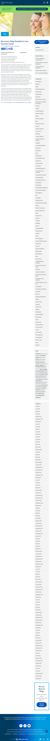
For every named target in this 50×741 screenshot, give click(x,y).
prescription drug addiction (41, 388)
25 (10, 46)
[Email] (11, 49)
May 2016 (38, 513)
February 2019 (39, 449)
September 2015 (39, 533)
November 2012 (39, 620)
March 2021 (38, 434)
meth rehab (38, 383)
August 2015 (38, 536)
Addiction (38, 84)
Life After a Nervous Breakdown (40, 67)
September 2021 (39, 419)
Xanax (37, 342)
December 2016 (39, 495)
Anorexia (38, 106)
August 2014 (38, 566)
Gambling (38, 223)
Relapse (37, 299)
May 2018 (38, 454)
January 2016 (38, 523)
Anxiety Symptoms (40, 111)
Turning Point (16, 46)
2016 (12, 46)
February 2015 (39, 551)
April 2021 (38, 432)
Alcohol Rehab (39, 94)
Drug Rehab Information (41, 175)
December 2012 (39, 617)
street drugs (43, 390)
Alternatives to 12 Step (40, 99)
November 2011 (39, 648)
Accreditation (38, 81)
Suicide (37, 330)
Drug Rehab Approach (40, 168)
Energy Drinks (39, 215)
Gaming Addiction (39, 228)
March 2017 (38, 487)
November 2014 (39, 559)
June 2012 (38, 633)
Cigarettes (38, 134)
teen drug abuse (42, 391)
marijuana (39, 379)
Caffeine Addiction (40, 129)
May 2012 (38, 635)
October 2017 (38, 472)
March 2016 (38, 518)
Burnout (37, 126)
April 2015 (38, 546)
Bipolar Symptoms (40, 118)
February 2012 (39, 640)
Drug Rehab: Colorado (40, 180)
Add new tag (38, 355)
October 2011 (38, 650)
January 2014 (38, 584)
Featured (38, 220)
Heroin (37, 236)
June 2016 (38, 510)
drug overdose (42, 368)
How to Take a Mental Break (42, 73)
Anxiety (37, 108)
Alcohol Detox (39, 91)
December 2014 (39, 556)
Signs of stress (39, 301)
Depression (38, 148)
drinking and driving (43, 363)
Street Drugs (38, 317)
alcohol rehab (42, 357)
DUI (36, 195)
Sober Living (38, 307)
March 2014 (38, 579)
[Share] (2, 49)
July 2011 (38, 653)
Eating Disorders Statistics (41, 203)
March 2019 (38, 447)
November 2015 (39, 528)
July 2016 (38, 508)
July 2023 (38, 406)
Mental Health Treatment (41, 70)
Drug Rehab (9, 102)
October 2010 (38, 663)
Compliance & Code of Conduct (33, 733)
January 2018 (38, 465)
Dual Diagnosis (39, 193)
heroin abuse (45, 374)
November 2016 (39, 498)
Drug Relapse (38, 182)
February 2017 (39, 490)
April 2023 (38, 414)
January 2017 (38, 493)
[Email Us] (40, 739)
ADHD (37, 86)
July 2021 (38, 424)
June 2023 (38, 409)
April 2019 (38, 444)
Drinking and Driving (40, 158)
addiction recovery (44, 353)
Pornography (38, 286)
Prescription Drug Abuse (41, 289)
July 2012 (38, 630)
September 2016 (39, 503)
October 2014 (38, 561)
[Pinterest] (9, 49)
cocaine (39, 361)
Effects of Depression (40, 210)
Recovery (38, 294)
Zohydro (37, 345)
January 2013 (38, 615)
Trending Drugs (39, 335)
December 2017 (39, 467)
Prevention (38, 291)
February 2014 (39, 582)
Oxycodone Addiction (40, 272)
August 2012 (38, 627)
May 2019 (38, 442)
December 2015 (39, 526)
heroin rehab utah (41, 377)
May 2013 (38, 604)
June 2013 (38, 602)
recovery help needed (26, 102)
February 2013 (39, 612)
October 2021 (38, 416)
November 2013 (39, 589)
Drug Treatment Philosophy (42, 187)
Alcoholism (38, 97)
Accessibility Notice (8, 733)
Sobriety (37, 309)
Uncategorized (39, 337)
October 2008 (38, 676)
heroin (40, 374)
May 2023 (38, 411)
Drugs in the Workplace (41, 190)
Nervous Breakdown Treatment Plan (40, 59)
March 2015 (38, 549)
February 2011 (39, 658)
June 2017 (38, 482)
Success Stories (39, 327)
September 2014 (39, 564)
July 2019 (38, 437)
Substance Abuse (39, 324)
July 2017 (38, 480)
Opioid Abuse (39, 259)
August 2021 (38, 421)
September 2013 (39, 594)
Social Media (38, 312)
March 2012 (38, 638)
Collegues (38, 143)
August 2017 (38, 477)
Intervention (38, 243)
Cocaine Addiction (40, 136)
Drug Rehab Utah (39, 371)
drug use (37, 373)
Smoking (38, 304)
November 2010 (39, 660)
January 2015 (38, 554)
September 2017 (39, 475)
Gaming (37, 226)
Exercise (37, 218)
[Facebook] (4, 49)
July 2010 (38, 668)
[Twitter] (7, 49)
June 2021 (38, 426)
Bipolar (37, 116)
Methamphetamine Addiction (41, 382)
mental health (45, 379)
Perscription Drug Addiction (39, 279)
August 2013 (38, 597)
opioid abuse (44, 385)
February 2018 (39, 462)
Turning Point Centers (40, 396)
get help (37, 374)
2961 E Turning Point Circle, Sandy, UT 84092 (27, 729)
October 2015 (38, 531)
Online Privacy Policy (22, 733)
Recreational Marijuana (41, 296)
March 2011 (38, 655)
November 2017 (39, 470)
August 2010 (38, 666)
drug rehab (43, 370)
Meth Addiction (39, 254)
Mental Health (39, 251)
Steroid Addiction (39, 314)
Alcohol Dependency (40, 89)
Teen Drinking (39, 332)
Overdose (38, 269)
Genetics (37, 233)
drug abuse (40, 365)
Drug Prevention (39, 163)
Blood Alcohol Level (40, 123)
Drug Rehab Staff (39, 177)
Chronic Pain (38, 131)
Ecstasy (37, 205)
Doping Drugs (39, 155)
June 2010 (38, 671)
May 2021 (38, 429)
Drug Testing (38, 185)
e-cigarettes (38, 198)
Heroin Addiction (39, 238)
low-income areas (18, 102)
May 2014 (38, 574)
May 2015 (38, 543)
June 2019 (38, 439)
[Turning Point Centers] (7, 2)
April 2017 (38, 485)
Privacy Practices (15, 733)
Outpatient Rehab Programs (39, 262)
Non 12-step (42, 383)
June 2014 (38, 571)
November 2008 (39, 673)
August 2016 (38, 505)
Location (37, 246)
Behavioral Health (39, 113)
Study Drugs (38, 322)
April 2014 (38, 577)
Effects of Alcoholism (40, 208)
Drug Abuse (38, 161)
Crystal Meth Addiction (40, 145)
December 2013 (39, 587)
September (7, 46)
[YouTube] (29, 725)
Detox (37, 153)
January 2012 (38, 643)
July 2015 (38, 538)
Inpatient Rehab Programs (41, 241)
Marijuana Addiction (40, 248)
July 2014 (38, 569)
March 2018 (38, 459)
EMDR (37, 213)
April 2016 (38, 515)
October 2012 (38, 622)
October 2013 (38, 592)
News (37, 256)
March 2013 (38, 610)
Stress (37, 319)
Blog (6, 102)
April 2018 (38, 457)
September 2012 (39, 625)
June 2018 (38, 452)
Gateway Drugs (39, 231)
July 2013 (38, 599)
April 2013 (38, 607)
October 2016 (38, 500)
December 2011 (39, 645)
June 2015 (38, 541)
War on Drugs (39, 340)
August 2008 (38, 678)
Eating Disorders (39, 200)
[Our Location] (43, 739)
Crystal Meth (43, 361)
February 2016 (39, 521)
